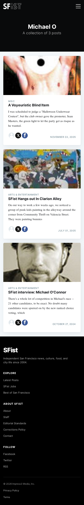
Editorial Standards (14, 423)
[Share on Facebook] (24, 135)
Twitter (7, 460)
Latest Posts (11, 380)
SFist (10, 350)
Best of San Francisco (16, 392)
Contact (8, 435)
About (7, 410)
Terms (6, 497)
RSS (5, 466)
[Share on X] (18, 135)
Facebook (9, 454)
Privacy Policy (11, 490)
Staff (6, 417)
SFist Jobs (9, 386)
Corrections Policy (14, 429)
